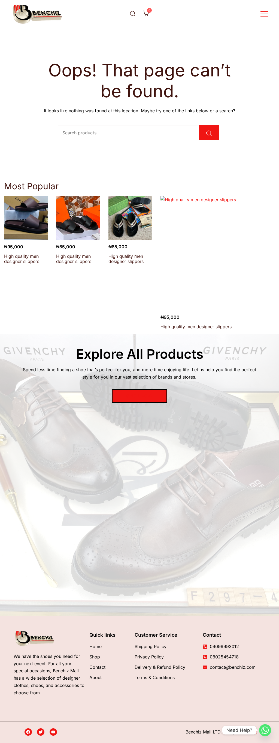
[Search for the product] (209, 132)
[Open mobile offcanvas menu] (264, 13)
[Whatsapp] (265, 730)
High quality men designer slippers (21, 258)
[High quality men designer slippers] (26, 218)
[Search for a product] (132, 13)
